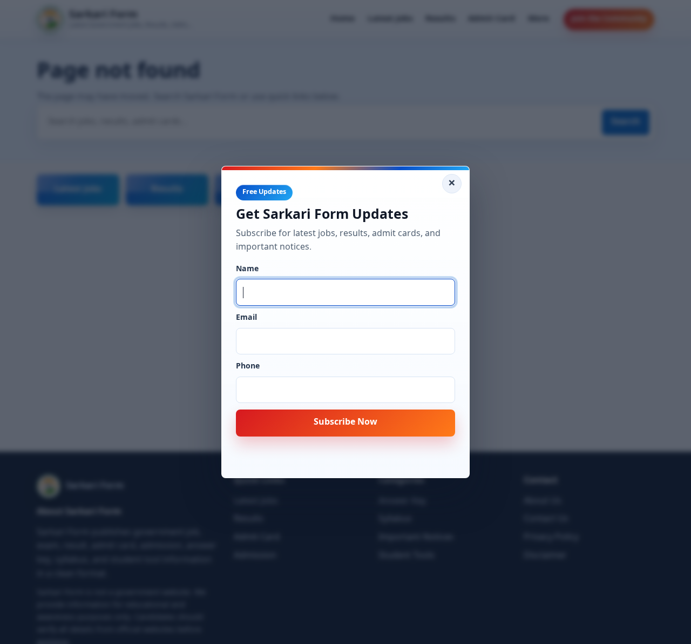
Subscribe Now (345, 422)
